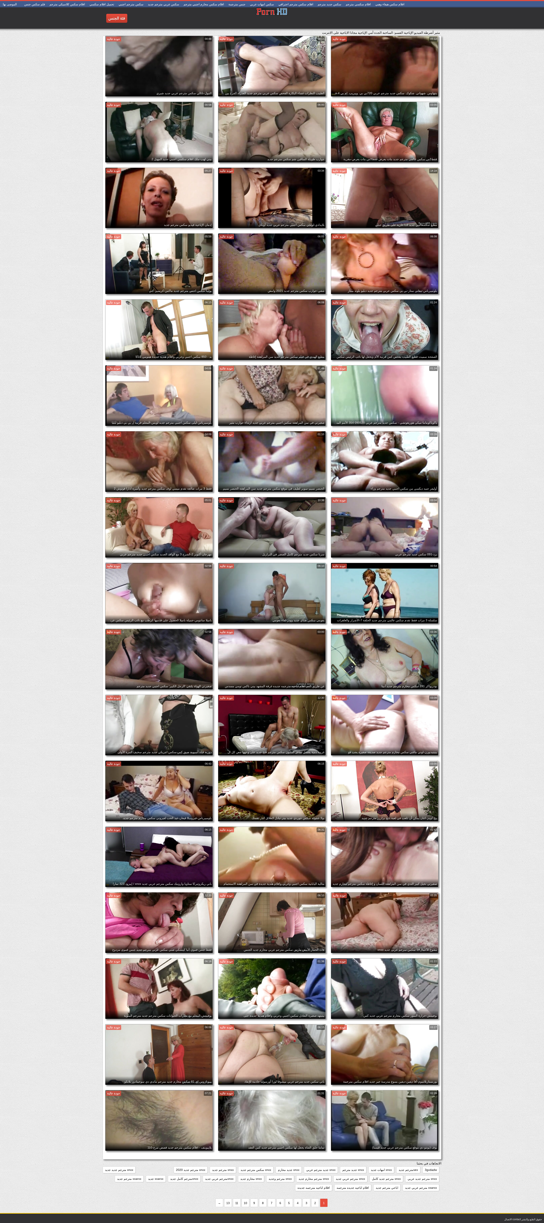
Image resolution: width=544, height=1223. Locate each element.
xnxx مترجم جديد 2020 (190, 1170)
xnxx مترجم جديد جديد (119, 1170)
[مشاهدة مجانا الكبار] (272, 18)
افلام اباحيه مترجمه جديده (314, 1187)
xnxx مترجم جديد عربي (422, 1178)
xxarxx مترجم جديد (129, 1178)
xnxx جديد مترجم (353, 1170)
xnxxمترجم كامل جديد (184, 1178)
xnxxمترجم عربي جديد (219, 1178)
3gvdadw (431, 1170)
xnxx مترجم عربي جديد (350, 1178)
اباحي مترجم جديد (387, 1187)
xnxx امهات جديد (381, 1170)
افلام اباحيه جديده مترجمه (353, 1187)
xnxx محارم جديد (251, 1178)
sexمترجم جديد (408, 1170)
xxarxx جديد (155, 1178)
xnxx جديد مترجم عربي (321, 1170)
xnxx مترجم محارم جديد (314, 1178)
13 (228, 1203)
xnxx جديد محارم (288, 1170)
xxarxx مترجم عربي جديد (421, 1187)
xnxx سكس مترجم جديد (256, 1170)
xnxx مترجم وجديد (280, 1178)
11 (236, 1203)
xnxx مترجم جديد (223, 1170)
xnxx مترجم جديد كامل (386, 1178)
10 (245, 1203)
